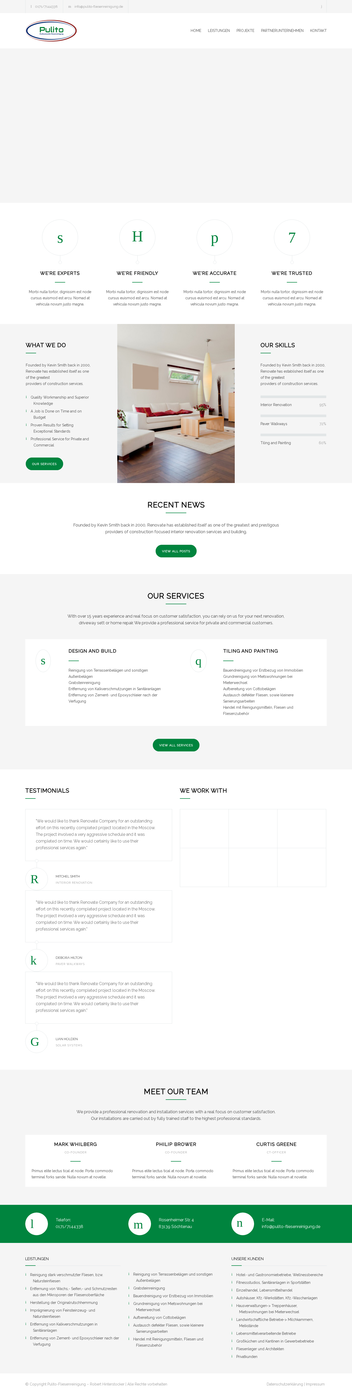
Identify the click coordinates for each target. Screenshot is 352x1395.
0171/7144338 (46, 6)
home (196, 31)
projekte (245, 31)
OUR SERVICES (44, 464)
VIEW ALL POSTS (176, 551)
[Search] (322, 6)
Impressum (315, 1384)
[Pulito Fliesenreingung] (73, 31)
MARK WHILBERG (75, 1144)
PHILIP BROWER (176, 1144)
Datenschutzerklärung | (286, 1384)
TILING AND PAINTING (250, 651)
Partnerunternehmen (282, 31)
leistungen (219, 31)
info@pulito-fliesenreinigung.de (98, 6)
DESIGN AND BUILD (92, 651)
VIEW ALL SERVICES (176, 745)
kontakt (318, 31)
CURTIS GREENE (276, 1144)
